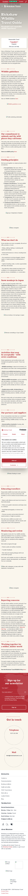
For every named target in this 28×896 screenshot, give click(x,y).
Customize (13, 465)
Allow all (14, 460)
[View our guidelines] (14, 108)
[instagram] (11, 824)
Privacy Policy (13, 700)
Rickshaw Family (7, 847)
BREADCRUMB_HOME (6, 9)
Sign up (14, 707)
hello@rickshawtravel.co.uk (14, 755)
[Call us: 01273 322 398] (26, 1)
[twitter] (7, 824)
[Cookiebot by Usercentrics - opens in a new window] (19, 430)
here (16, 98)
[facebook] (3, 824)
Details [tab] (14, 434)
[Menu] (2, 6)
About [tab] (23, 434)
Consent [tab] (5, 434)
